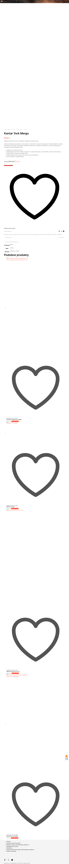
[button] (54, 1)
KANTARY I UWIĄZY (19, 129)
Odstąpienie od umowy (12, 846)
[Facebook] (59, 231)
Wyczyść (17, 161)
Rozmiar (6, 161)
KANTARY (25, 129)
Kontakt (8, 841)
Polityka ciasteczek (11, 851)
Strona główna (7, 129)
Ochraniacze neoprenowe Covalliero (14, 419)
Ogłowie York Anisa (10, 506)
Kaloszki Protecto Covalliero (12, 836)
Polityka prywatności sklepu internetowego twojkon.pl (20, 849)
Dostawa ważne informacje (13, 843)
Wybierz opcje (15, 421)
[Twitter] (62, 231)
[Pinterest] (64, 231)
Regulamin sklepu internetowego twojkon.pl (17, 844)
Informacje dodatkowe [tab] (12, 241)
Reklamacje (9, 848)
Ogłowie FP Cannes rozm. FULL (13, 671)
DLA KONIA (13, 129)
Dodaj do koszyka (8, 165)
